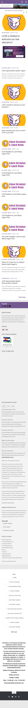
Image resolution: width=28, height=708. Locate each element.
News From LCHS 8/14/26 (7, 451)
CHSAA (14, 577)
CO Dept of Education (15, 582)
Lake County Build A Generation (14, 609)
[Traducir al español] (6, 330)
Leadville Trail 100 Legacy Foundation (14, 618)
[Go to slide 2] (4, 13)
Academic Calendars (7, 523)
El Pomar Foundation (14, 591)
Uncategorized (5, 32)
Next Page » (22, 297)
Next (26, 12)
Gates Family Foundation (14, 600)
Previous (23, 12)
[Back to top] (14, 692)
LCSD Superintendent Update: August (13, 71)
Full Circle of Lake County (15, 595)
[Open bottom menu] (22, 2)
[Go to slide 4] (9, 13)
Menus (9, 149)
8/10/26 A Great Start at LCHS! (8, 409)
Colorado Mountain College (14, 586)
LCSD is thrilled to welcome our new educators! (11, 39)
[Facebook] (10, 306)
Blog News (4, 68)
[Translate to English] (3, 330)
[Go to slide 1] (2, 13)
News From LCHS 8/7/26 (7, 419)
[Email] (5, 306)
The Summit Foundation (14, 627)
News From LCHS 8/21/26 (7, 430)
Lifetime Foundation (14, 622)
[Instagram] (7, 306)
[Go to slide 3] (6, 13)
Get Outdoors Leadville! (14, 604)
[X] (2, 306)
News (9, 68)
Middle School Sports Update (8, 440)
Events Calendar (6, 527)
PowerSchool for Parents (8, 530)
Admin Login (14, 632)
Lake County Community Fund (15, 613)
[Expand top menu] (2, 2)
